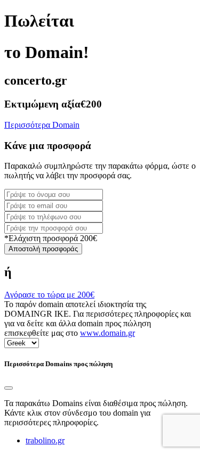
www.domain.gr (107, 332)
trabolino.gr (45, 440)
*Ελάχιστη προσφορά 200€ (50, 238)
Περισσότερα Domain (41, 124)
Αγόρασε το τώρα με (49, 294)
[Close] (8, 388)
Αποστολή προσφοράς (43, 249)
